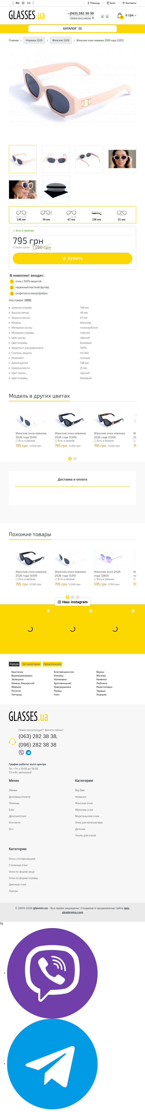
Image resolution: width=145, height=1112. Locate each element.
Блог (112, 3)
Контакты (131, 3)
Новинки (80, 796)
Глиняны (58, 675)
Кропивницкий (62, 683)
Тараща (100, 690)
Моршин (16, 686)
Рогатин (16, 690)
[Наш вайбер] (52, 973)
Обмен (13, 790)
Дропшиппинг (18, 816)
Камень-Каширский (22, 683)
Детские (80, 829)
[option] (72, 88)
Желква (101, 675)
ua (28, 3)
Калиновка (60, 679)
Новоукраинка (62, 686)
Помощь (95, 3)
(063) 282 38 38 (37, 736)
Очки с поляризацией (22, 858)
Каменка (101, 679)
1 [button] (70, 458)
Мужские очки (84, 809)
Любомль (101, 683)
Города (13, 890)
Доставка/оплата (19, 796)
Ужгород (16, 694)
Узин (56, 694)
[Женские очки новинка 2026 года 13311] (72, 88)
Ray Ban (80, 790)
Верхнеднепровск (22, 675)
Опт (11, 829)
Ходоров (101, 694)
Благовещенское (64, 671)
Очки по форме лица (21, 871)
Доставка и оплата (72, 479)
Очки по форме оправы (23, 878)
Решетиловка (104, 686)
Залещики (17, 679)
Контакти (15, 822)
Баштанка (17, 671)
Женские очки (84, 803)
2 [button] (75, 458)
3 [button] (77, 597)
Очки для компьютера (89, 822)
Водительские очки (87, 816)
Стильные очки (18, 865)
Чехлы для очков (85, 835)
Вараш (100, 671)
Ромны (58, 690)
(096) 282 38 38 (37, 745)
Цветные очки (17, 884)
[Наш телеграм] (52, 1063)
